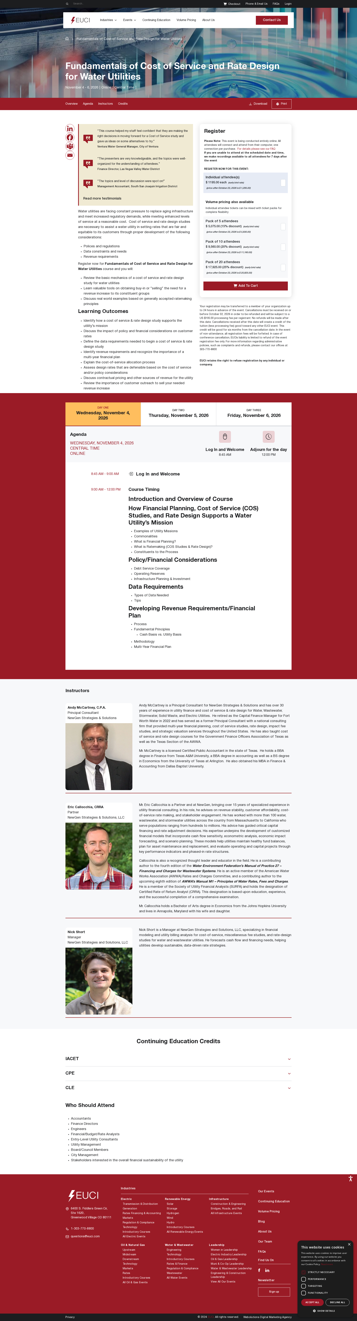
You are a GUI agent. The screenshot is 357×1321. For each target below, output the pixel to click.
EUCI (211, 1317)
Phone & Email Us (257, 4)
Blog (261, 1221)
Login (288, 4)
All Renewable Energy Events (185, 1232)
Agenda (88, 104)
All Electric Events (134, 1236)
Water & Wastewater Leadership (231, 1268)
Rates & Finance (177, 1264)
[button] (325, 1311)
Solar (170, 1204)
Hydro (170, 1223)
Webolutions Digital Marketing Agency (267, 1317)
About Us (208, 20)
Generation (130, 1209)
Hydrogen (173, 1213)
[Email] (69, 155)
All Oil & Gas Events (135, 1282)
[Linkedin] (69, 128)
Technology (130, 1227)
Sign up (274, 1292)
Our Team (265, 1241)
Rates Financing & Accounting (142, 1213)
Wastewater (174, 1273)
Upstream (129, 1250)
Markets (128, 1218)
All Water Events (177, 1278)
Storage (172, 1209)
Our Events (266, 1191)
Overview (71, 104)
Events (127, 20)
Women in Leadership (224, 1250)
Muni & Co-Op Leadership (227, 1264)
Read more (327, 1264)
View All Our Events (223, 1282)
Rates (126, 1273)
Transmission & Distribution (140, 1204)
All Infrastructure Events (226, 1213)
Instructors (105, 104)
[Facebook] (69, 137)
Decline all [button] (337, 1302)
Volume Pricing (186, 20)
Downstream (131, 1259)
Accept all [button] (312, 1302)
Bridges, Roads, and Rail (226, 1209)
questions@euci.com (85, 1236)
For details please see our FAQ (256, 149)
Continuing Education (156, 20)
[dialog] (325, 1278)
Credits (123, 104)
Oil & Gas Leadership (224, 1259)
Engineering (174, 1250)
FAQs (276, 4)
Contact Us (272, 20)
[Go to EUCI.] (67, 38)
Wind (170, 1218)
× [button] (349, 1244)
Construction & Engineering (228, 1204)
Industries (106, 20)
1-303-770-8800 (82, 1228)
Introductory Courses (136, 1232)
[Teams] (69, 146)
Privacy (70, 1317)
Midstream (129, 1254)
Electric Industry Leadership (229, 1254)
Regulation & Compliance (138, 1223)
